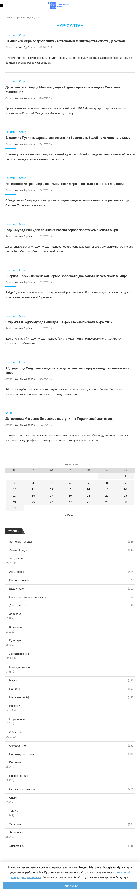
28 (88, 502)
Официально (72, 745)
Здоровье (15, 613)
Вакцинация (72, 588)
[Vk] (125, 5)
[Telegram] (129, 5)
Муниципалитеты (20, 667)
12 (51, 489)
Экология (72, 824)
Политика (15, 762)
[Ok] (133, 5)
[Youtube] (121, 5)
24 (14, 502)
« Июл (69, 515)
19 (51, 495)
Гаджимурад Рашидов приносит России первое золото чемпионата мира (61, 230)
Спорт (13, 797)
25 (33, 502)
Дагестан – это (72, 605)
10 (14, 489)
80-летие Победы (72, 541)
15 (106, 489)
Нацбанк (72, 688)
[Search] (138, 5)
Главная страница (15, 17)
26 (51, 502)
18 (33, 495)
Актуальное (16, 558)
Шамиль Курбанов (24, 47)
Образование (17, 719)
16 (125, 489)
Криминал (15, 627)
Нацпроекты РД (72, 697)
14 (88, 489)
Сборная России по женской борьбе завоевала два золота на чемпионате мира (66, 276)
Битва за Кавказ (72, 580)
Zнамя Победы (72, 550)
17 (14, 495)
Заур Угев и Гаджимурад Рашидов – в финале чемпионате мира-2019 (58, 322)
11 (33, 489)
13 (70, 489)
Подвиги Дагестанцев (72, 754)
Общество (15, 732)
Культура (15, 640)
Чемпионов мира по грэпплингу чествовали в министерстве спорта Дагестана (65, 41)
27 (70, 502)
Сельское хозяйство (72, 789)
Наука (72, 680)
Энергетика (72, 845)
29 (106, 502)
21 (88, 495)
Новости (14, 705)
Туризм (13, 810)
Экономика (16, 832)
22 (106, 495)
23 (125, 495)
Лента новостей (19, 653)
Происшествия (18, 775)
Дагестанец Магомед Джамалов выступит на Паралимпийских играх (59, 419)
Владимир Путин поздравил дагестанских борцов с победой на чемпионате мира (67, 138)
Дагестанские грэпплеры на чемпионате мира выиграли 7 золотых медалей (64, 184)
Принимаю (70, 885)
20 (70, 495)
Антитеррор (72, 571)
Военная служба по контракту (72, 597)
